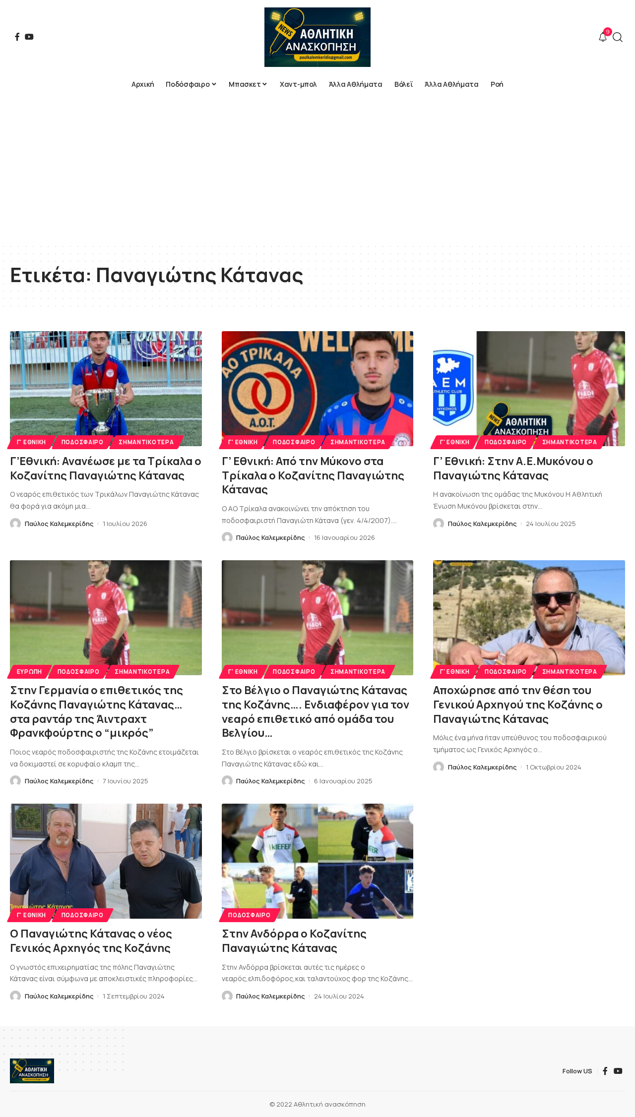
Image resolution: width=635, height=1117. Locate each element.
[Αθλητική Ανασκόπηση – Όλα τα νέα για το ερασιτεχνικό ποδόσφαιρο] (32, 1070)
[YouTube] (29, 37)
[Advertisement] (317, 168)
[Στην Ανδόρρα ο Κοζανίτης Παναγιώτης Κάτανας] (318, 861)
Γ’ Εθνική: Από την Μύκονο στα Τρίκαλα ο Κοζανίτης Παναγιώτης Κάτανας (313, 475)
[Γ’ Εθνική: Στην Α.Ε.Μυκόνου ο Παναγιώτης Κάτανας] (529, 388)
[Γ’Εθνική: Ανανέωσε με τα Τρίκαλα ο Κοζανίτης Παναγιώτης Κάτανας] (106, 388)
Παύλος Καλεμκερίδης (59, 523)
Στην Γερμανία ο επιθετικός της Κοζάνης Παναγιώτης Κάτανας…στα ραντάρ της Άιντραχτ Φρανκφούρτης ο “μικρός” (96, 711)
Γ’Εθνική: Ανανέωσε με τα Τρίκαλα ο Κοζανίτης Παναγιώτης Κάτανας (105, 468)
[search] (618, 37)
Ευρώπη (29, 671)
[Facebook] (17, 37)
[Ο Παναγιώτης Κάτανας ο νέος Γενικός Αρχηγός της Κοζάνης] (106, 861)
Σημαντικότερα (146, 442)
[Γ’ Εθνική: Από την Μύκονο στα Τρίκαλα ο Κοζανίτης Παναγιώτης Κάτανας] (318, 388)
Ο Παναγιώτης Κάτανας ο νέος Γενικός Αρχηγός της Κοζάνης (91, 940)
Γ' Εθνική (31, 442)
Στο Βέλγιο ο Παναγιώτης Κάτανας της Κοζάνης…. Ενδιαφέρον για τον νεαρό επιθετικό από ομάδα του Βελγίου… (315, 711)
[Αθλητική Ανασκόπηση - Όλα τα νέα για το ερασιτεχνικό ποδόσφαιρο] (317, 37)
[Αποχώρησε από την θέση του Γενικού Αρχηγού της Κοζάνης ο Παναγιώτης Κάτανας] (529, 617)
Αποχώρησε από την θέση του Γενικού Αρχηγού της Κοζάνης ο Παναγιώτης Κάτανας (518, 704)
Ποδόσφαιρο (83, 442)
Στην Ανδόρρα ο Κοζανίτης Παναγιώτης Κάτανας (294, 940)
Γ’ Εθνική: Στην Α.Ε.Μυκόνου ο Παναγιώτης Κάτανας (513, 468)
